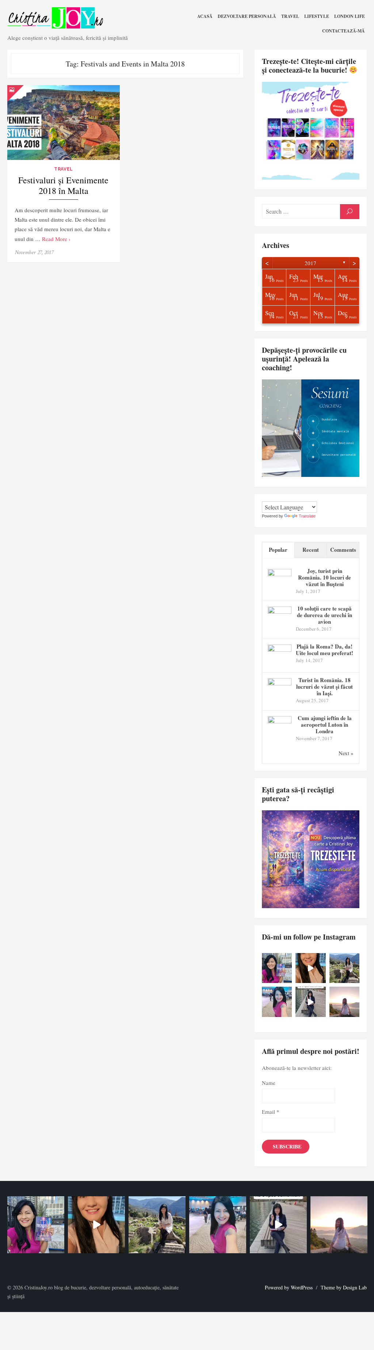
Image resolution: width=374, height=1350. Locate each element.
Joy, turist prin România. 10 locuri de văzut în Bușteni (324, 577)
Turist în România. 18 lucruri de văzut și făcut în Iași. (324, 686)
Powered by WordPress (289, 1287)
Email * (270, 1111)
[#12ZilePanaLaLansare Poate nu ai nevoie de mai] (344, 968)
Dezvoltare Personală (247, 16)
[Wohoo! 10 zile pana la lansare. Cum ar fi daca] (277, 968)
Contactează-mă (343, 31)
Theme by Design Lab (344, 1287)
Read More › (56, 238)
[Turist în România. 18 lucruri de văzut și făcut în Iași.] (279, 683)
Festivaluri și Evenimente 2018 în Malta (63, 185)
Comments (343, 550)
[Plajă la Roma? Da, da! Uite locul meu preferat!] (279, 649)
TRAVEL (290, 16)
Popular (278, 550)
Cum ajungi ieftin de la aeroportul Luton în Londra (325, 724)
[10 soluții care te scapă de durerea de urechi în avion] (279, 611)
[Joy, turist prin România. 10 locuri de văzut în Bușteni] (279, 574)
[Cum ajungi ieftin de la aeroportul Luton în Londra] (279, 721)
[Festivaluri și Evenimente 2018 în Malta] (63, 122)
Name (268, 1082)
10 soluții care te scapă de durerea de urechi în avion (324, 615)
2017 (310, 263)
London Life (349, 16)
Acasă (205, 16)
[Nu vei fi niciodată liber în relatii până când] (277, 1002)
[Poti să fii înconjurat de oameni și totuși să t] (344, 1002)
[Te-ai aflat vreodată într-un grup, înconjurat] (310, 1002)
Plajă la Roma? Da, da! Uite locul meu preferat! (324, 649)
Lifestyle (316, 16)
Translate (307, 516)
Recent (310, 550)
